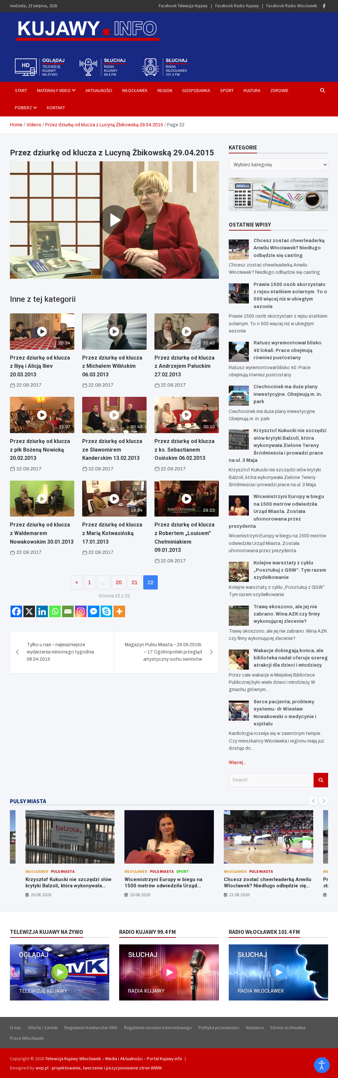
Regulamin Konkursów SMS (91, 1027)
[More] (119, 611)
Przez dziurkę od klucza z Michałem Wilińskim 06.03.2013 (112, 366)
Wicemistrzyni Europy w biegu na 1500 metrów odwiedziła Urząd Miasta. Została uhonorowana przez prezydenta (276, 511)
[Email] (68, 611)
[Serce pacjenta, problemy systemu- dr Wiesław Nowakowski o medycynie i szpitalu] (239, 711)
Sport (227, 90)
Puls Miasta (63, 871)
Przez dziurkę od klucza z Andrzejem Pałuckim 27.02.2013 (184, 366)
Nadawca (255, 1027)
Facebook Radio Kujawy (237, 6)
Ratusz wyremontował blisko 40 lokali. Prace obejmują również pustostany (287, 350)
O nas (15, 1027)
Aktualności (98, 90)
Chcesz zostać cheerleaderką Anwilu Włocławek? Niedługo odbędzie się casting (289, 248)
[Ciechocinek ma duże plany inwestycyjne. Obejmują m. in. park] (239, 396)
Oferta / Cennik (43, 1027)
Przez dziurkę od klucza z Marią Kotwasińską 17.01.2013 (112, 533)
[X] (29, 611)
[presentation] (313, 801)
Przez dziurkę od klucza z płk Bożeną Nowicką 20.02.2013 (40, 449)
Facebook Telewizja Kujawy (183, 6)
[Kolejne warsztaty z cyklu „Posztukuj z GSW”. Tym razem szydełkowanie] (239, 572)
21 (135, 582)
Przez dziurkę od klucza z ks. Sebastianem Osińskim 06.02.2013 (184, 449)
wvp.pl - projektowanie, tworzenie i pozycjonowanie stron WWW (99, 1068)
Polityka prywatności (218, 1027)
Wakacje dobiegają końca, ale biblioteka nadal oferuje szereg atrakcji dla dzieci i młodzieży (291, 658)
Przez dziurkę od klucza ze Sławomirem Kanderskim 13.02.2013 (112, 449)
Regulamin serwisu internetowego (158, 1027)
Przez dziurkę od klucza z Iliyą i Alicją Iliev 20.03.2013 (40, 366)
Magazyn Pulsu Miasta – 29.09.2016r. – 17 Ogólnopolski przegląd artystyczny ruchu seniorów (163, 652)
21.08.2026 (239, 895)
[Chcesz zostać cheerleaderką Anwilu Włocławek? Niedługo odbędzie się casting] (239, 249)
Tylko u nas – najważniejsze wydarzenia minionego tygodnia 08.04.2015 (60, 652)
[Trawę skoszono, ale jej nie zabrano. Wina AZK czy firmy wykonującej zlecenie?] (239, 616)
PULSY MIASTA (28, 801)
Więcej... (237, 762)
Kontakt (56, 108)
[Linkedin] (42, 611)
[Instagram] (80, 611)
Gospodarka (196, 90)
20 (119, 582)
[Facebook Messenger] (93, 611)
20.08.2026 (41, 895)
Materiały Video (54, 90)
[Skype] (106, 611)
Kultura (252, 90)
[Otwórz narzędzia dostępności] (322, 1065)
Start (21, 90)
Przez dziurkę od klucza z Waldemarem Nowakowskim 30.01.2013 (42, 533)
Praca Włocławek (27, 1038)
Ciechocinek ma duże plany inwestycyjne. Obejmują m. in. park (288, 394)
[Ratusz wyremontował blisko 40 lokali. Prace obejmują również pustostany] (239, 352)
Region (164, 90)
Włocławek (135, 90)
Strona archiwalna (287, 1027)
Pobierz (23, 108)
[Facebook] (324, 6)
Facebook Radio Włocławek (291, 6)
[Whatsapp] (55, 611)
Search (321, 780)
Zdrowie (279, 90)
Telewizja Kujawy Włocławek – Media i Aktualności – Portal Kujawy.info (113, 1059)
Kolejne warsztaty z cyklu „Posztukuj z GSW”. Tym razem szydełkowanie (290, 570)
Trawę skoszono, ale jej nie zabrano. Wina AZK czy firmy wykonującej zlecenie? (287, 614)
